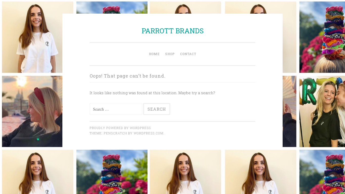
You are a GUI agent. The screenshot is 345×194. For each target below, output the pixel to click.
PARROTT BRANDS (173, 30)
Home (154, 54)
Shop (170, 54)
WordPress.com (148, 133)
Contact (188, 54)
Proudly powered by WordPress (120, 128)
